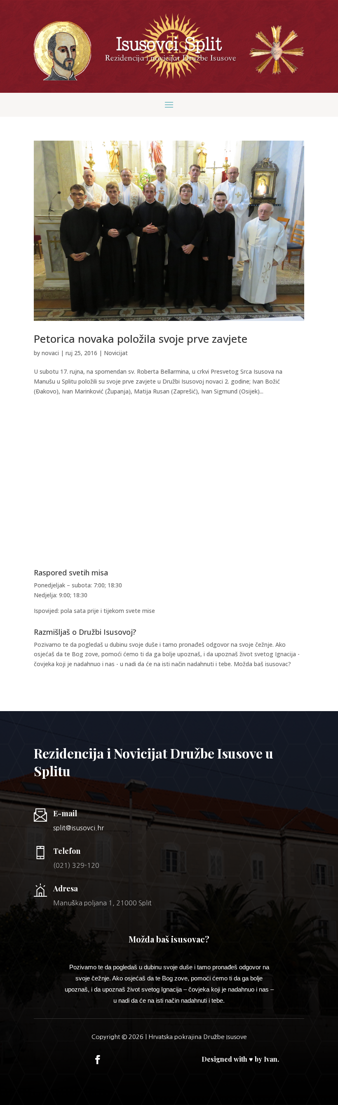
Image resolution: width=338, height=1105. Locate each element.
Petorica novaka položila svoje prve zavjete (140, 338)
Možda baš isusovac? (262, 664)
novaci (50, 353)
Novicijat (116, 353)
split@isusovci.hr (78, 828)
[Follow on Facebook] (98, 1060)
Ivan (270, 1059)
